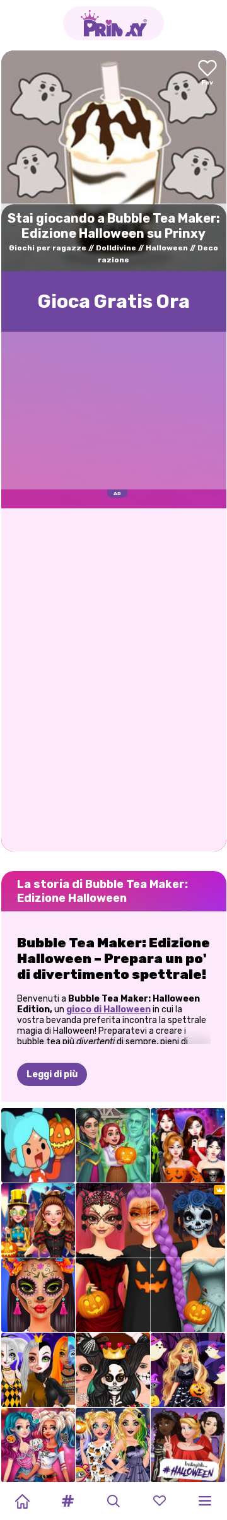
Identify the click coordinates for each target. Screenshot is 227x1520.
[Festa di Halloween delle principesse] (38, 1445)
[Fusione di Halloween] (113, 1145)
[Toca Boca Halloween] (38, 1145)
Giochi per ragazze (47, 247)
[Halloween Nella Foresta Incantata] (188, 1370)
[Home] (22, 1501)
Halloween (167, 247)
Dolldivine (116, 247)
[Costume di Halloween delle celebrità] (38, 1220)
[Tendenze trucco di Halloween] (38, 1295)
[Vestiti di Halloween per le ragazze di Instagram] (188, 1445)
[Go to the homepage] (113, 23)
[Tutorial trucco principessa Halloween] (38, 1370)
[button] (68, 1501)
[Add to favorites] (207, 73)
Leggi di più (52, 1074)
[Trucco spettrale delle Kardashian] (113, 1370)
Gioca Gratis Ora (114, 301)
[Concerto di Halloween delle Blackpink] (188, 1145)
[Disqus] (114, 678)
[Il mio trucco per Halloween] (113, 1445)
